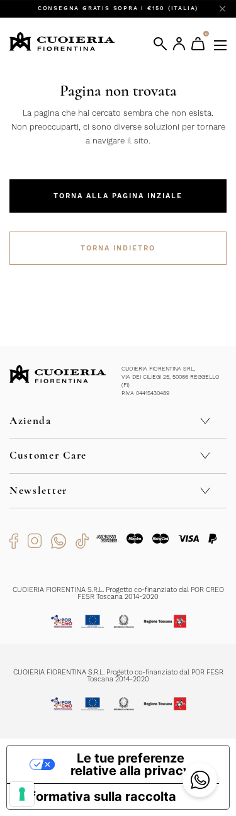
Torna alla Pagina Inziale (118, 196)
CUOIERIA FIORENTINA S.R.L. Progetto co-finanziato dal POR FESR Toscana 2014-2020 (118, 675)
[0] (198, 43)
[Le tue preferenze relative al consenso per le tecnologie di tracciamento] (22, 794)
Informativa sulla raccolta (98, 796)
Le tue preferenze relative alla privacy (130, 764)
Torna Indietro (118, 248)
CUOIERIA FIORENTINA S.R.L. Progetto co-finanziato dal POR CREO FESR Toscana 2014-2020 (118, 593)
